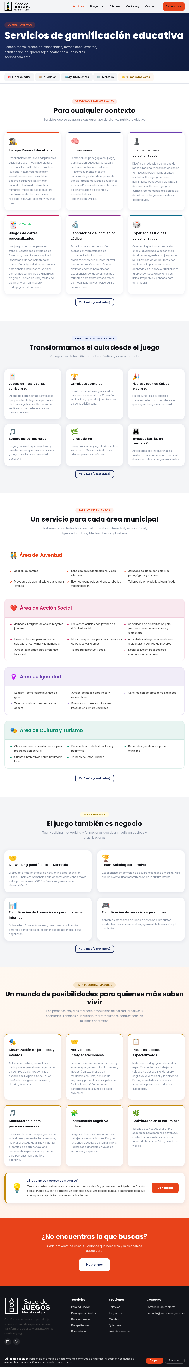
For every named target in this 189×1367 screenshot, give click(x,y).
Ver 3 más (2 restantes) (94, 302)
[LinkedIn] (7, 1341)
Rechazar (175, 1360)
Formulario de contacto (161, 1306)
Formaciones (79, 1331)
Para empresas (80, 1319)
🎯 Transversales (19, 77)
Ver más (26, 224)
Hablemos (94, 1264)
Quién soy (132, 6)
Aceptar (154, 1360)
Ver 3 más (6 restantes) (94, 474)
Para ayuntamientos (83, 1313)
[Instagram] (16, 1341)
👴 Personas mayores (136, 77)
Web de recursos (119, 1331)
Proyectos (97, 6)
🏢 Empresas (105, 77)
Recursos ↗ (174, 6)
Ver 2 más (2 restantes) (94, 778)
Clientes (114, 6)
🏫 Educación (47, 77)
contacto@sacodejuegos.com (166, 1313)
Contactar (165, 1188)
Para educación (80, 1306)
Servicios (78, 6)
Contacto (151, 6)
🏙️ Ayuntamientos (77, 77)
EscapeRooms (80, 1325)
